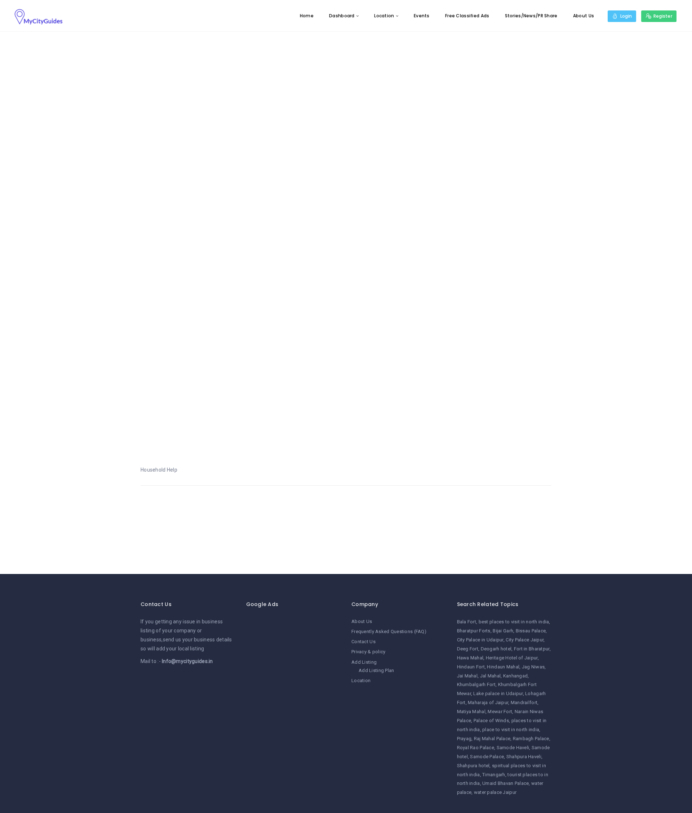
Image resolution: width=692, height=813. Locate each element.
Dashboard (342, 16)
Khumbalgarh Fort (476, 684)
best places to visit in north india (514, 621)
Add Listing (364, 662)
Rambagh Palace (531, 738)
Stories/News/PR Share (531, 16)
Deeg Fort (468, 648)
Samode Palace (487, 756)
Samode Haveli (513, 747)
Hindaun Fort (471, 667)
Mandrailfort (524, 702)
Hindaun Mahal (503, 667)
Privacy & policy (368, 651)
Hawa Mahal (470, 657)
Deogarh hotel (496, 648)
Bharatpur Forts (474, 630)
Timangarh (493, 774)
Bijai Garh (503, 630)
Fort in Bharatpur (532, 648)
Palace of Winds (491, 720)
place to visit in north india (510, 729)
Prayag (464, 738)
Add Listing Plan (376, 670)
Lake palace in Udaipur (498, 693)
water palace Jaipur (495, 792)
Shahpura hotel (473, 765)
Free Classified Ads (467, 16)
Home (307, 16)
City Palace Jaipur (525, 639)
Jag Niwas (533, 667)
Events (422, 16)
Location (384, 16)
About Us (583, 16)
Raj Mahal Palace (492, 738)
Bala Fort (466, 621)
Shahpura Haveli (523, 756)
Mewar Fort (500, 711)
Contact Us (363, 641)
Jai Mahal (467, 676)
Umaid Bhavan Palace (505, 783)
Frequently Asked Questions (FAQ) (388, 631)
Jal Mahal (490, 676)
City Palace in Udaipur (480, 639)
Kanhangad (515, 676)
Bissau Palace (531, 630)
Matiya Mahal (471, 711)
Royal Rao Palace (475, 747)
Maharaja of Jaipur (488, 702)
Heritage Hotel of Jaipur (512, 657)
